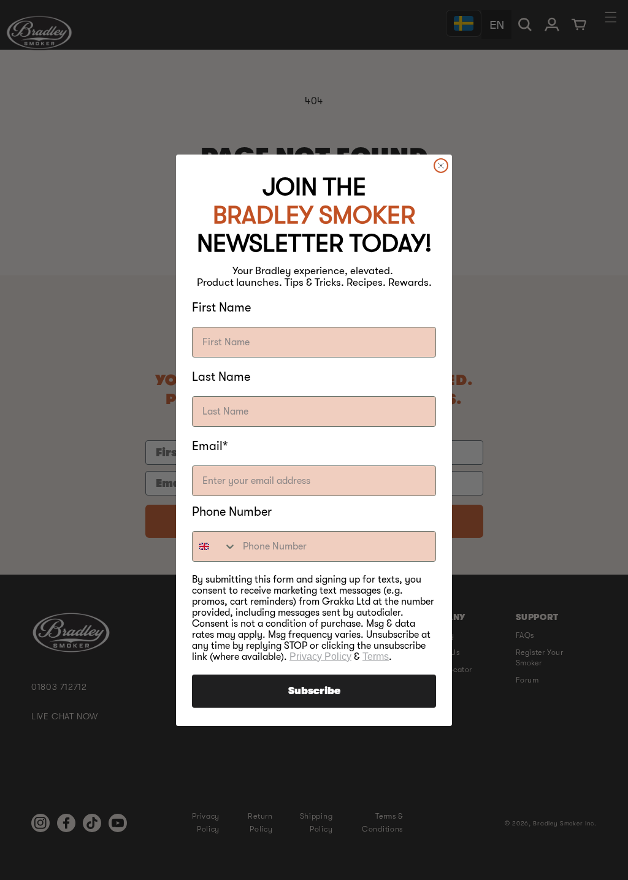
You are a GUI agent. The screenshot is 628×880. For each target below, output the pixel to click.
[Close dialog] (441, 165)
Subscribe (314, 691)
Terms (375, 656)
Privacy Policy (320, 656)
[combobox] (215, 546)
